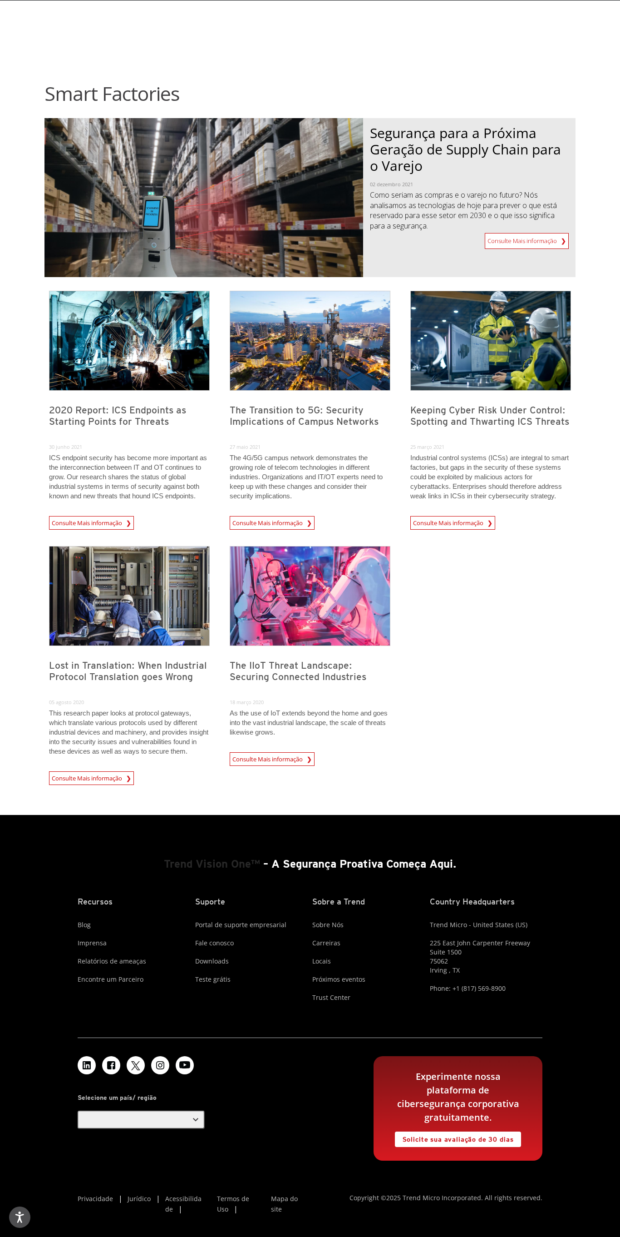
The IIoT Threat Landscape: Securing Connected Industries (298, 671)
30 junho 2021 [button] (65, 446)
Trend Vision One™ (212, 863)
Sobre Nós (328, 924)
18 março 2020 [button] (247, 702)
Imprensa (92, 943)
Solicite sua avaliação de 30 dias (454, 1137)
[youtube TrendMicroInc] (185, 1065)
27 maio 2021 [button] (245, 446)
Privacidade (95, 1198)
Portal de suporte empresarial (240, 924)
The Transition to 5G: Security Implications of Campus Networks (304, 415)
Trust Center (331, 997)
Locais (321, 961)
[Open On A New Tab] (136, 1065)
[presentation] (129, 341)
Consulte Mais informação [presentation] (87, 521)
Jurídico (139, 1198)
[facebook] (111, 1065)
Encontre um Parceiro (110, 979)
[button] (141, 1120)
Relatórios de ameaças (112, 961)
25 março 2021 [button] (427, 446)
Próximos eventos (338, 979)
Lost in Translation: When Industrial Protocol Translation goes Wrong (128, 671)
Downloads (212, 961)
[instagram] (160, 1065)
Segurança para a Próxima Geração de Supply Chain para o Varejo (465, 149)
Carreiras (326, 943)
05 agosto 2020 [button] (66, 702)
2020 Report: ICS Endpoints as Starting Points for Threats (117, 415)
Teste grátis (213, 979)
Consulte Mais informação (523, 239)
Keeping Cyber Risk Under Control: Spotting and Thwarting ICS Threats (489, 415)
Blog (84, 924)
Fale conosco (214, 943)
